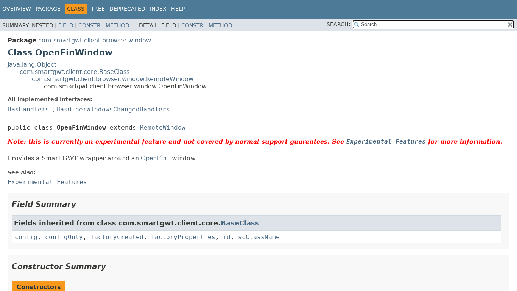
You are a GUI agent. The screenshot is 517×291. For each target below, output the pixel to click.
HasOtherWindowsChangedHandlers (113, 109)
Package (48, 9)
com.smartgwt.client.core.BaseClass (74, 71)
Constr (89, 25)
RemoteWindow (162, 127)
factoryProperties (183, 237)
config (26, 237)
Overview (16, 9)
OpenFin (154, 158)
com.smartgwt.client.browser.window (94, 40)
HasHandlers (28, 109)
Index (158, 9)
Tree (98, 9)
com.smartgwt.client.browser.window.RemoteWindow (112, 79)
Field (65, 25)
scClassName (259, 237)
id (226, 237)
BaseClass (240, 223)
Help (178, 9)
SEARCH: (338, 24)
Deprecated (127, 9)
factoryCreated (116, 237)
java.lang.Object (32, 64)
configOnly (64, 237)
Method (117, 25)
